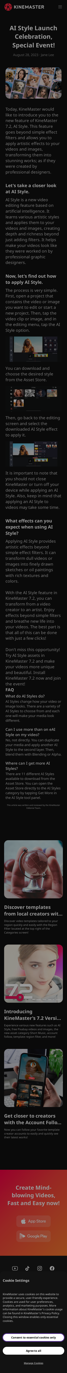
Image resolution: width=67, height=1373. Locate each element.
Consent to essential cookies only (33, 1337)
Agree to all (33, 1351)
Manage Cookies (33, 1363)
